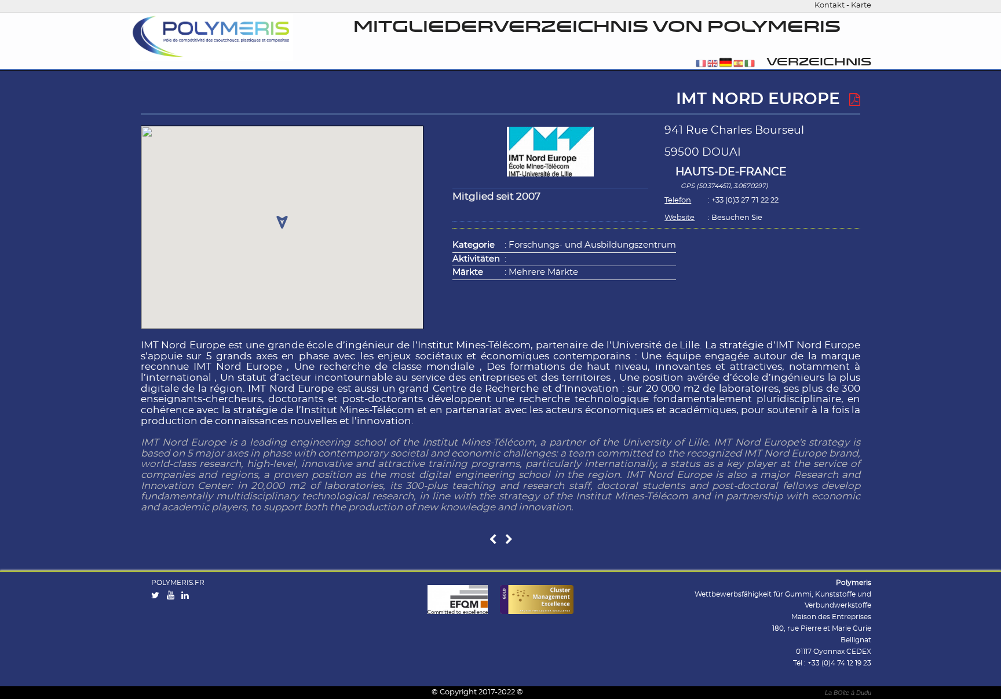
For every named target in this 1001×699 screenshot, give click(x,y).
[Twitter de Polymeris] (158, 596)
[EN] (712, 64)
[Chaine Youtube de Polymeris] (173, 596)
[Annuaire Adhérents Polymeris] (211, 37)
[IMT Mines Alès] (492, 540)
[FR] (701, 64)
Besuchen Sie (736, 218)
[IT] (749, 64)
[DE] (725, 64)
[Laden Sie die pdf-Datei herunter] (854, 100)
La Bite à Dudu (848, 692)
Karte (861, 5)
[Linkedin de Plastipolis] (187, 596)
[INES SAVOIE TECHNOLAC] (509, 540)
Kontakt (829, 5)
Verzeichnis (818, 62)
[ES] (738, 64)
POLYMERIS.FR (177, 582)
